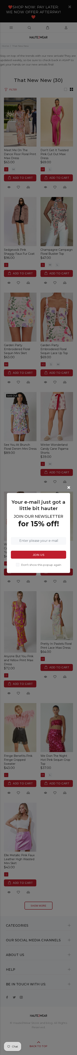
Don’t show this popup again (41, 565)
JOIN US (38, 554)
